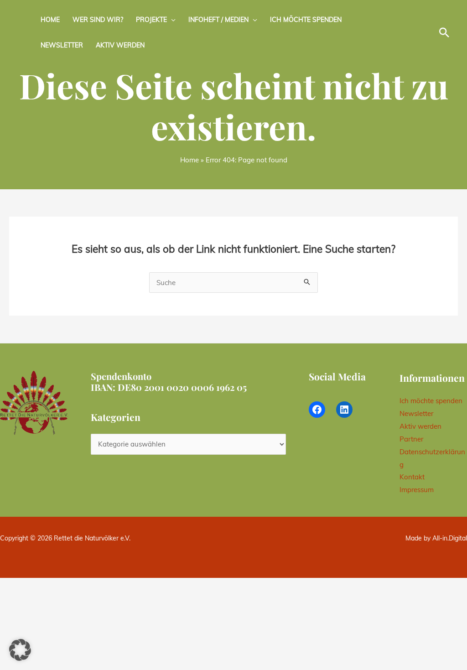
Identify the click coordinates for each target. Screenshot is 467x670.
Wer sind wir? (98, 20)
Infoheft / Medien (218, 20)
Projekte (151, 20)
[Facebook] (317, 409)
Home (50, 20)
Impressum (417, 489)
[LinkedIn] (344, 409)
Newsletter (62, 45)
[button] (444, 32)
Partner (411, 439)
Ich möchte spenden (306, 20)
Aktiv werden (120, 45)
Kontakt (412, 477)
